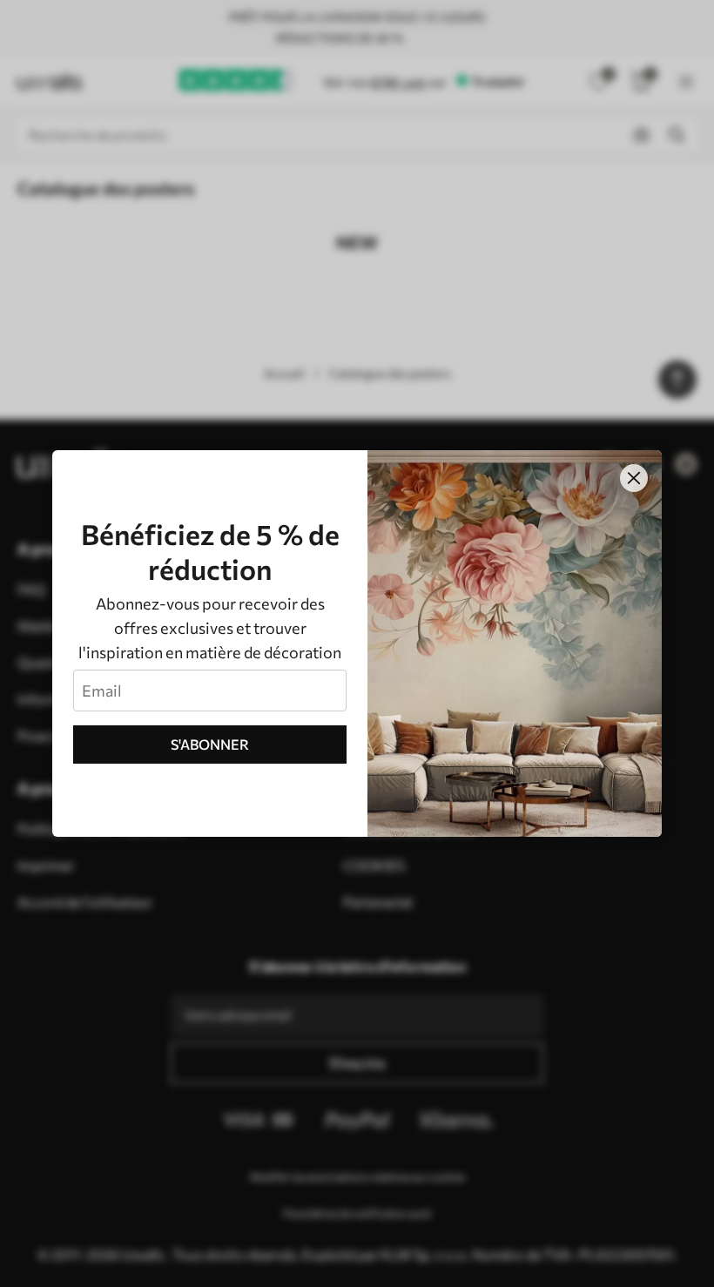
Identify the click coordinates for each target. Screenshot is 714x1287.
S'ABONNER (210, 744)
